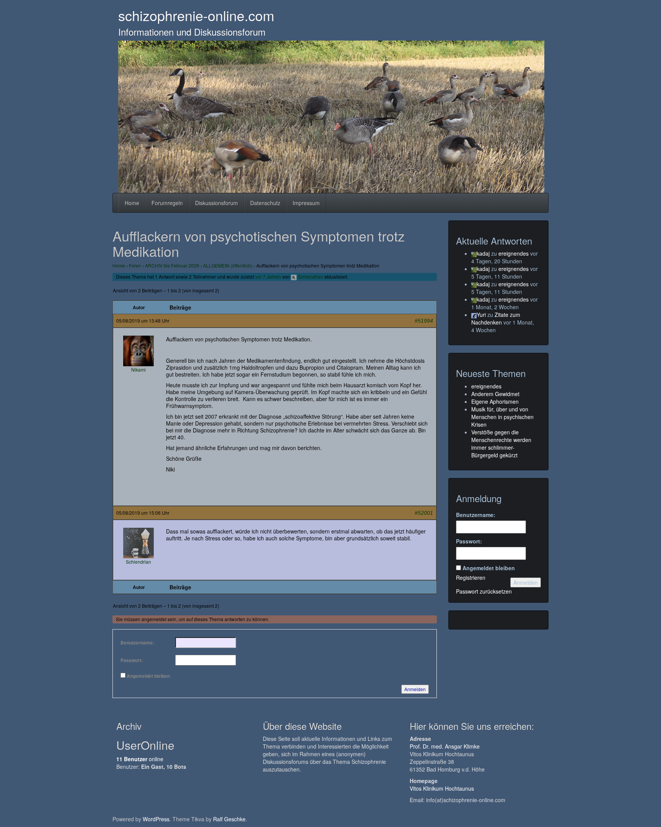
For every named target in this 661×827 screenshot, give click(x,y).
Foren (135, 265)
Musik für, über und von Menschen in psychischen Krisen (502, 416)
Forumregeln (167, 203)
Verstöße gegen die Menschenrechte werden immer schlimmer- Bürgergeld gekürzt (501, 443)
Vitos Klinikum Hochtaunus (442, 788)
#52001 (424, 513)
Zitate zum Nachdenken (495, 318)
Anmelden (415, 689)
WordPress (156, 819)
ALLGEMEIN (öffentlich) (227, 265)
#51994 (424, 321)
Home (132, 203)
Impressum (306, 203)
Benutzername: (137, 642)
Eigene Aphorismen (495, 401)
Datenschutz (265, 203)
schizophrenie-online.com (196, 15)
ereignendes (513, 253)
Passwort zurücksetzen (484, 591)
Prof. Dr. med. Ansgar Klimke (445, 746)
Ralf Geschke (229, 819)
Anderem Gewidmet (495, 394)
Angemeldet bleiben (148, 675)
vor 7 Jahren (268, 276)
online (139, 759)
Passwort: (131, 660)
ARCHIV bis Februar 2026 (172, 265)
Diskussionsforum (216, 203)
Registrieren (470, 577)
